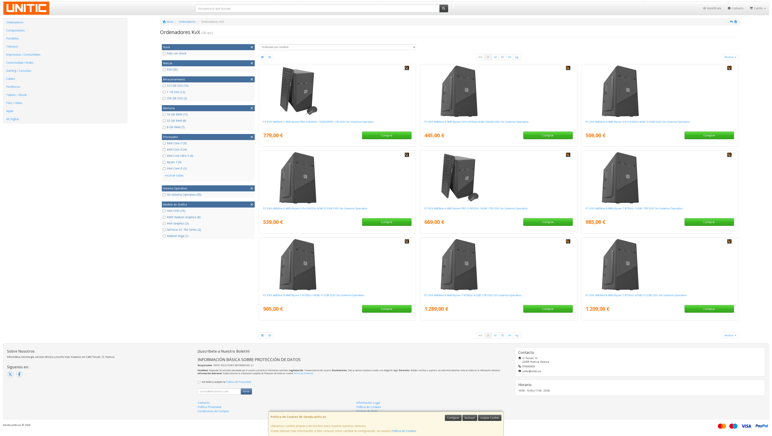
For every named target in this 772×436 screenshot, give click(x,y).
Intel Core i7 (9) (177, 143)
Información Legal (368, 403)
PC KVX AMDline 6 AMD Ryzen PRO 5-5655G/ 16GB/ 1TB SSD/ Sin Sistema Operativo (476, 208)
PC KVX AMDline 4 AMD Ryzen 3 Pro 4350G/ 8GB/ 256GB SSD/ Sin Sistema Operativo (476, 122)
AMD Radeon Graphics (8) (184, 217)
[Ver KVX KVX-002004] (337, 91)
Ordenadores (14, 22)
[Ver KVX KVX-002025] (337, 178)
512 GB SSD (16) (178, 85)
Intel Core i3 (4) (177, 149)
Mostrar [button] (729, 57)
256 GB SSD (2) (177, 98)
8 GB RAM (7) (176, 127)
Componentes (15, 30)
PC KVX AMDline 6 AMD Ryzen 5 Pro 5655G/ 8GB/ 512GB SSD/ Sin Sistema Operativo (315, 208)
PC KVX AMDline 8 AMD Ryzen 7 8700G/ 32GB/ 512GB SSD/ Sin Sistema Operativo (636, 295)
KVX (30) (172, 69)
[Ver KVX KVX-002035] (660, 265)
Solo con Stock (176, 53)
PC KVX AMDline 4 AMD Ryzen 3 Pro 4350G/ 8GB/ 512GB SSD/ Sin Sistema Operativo (638, 122)
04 (509, 57)
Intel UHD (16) (176, 211)
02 (495, 57)
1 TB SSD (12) (176, 92)
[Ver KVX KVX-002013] (498, 178)
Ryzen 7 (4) (174, 162)
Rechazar (470, 417)
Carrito (758, 8)
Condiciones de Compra (213, 411)
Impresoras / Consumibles (23, 54)
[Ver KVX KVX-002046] (660, 91)
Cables (10, 79)
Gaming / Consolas (18, 71)
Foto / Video (14, 103)
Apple (9, 111)
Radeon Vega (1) (177, 236)
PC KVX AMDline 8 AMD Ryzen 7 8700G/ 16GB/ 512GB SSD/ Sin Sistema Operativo (313, 295)
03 (502, 57)
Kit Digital (12, 119)
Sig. (517, 57)
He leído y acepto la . (227, 382)
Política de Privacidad (303, 373)
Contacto (737, 8)
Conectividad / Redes (20, 62)
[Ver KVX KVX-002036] (498, 265)
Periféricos (13, 87)
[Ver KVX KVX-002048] (498, 91)
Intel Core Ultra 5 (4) (180, 156)
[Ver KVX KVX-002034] (660, 178)
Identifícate (713, 8)
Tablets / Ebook (16, 95)
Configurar (453, 417)
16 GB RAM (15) (177, 114)
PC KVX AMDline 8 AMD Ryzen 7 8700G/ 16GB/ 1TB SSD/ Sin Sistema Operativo (634, 208)
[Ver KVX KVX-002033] (337, 265)
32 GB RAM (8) (176, 120)
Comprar (386, 135)
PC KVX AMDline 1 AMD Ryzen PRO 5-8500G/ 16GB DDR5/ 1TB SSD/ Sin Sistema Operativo (318, 122)
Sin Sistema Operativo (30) (184, 194)
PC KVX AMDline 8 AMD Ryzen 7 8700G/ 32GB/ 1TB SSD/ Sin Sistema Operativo (473, 295)
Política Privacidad (209, 407)
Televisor (12, 46)
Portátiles (12, 38)
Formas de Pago (367, 411)
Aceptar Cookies (489, 417)
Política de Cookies (403, 431)
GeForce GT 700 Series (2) (184, 229)
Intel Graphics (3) (178, 223)
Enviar (246, 391)
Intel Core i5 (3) (177, 168)
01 (488, 57)
